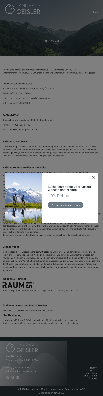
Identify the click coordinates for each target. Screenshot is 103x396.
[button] (93, 177)
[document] (51, 198)
